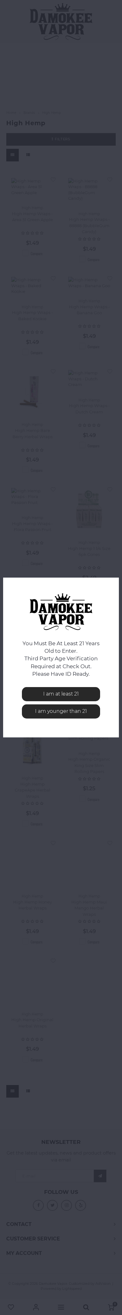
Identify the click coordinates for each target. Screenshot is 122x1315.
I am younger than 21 (61, 711)
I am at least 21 (61, 694)
